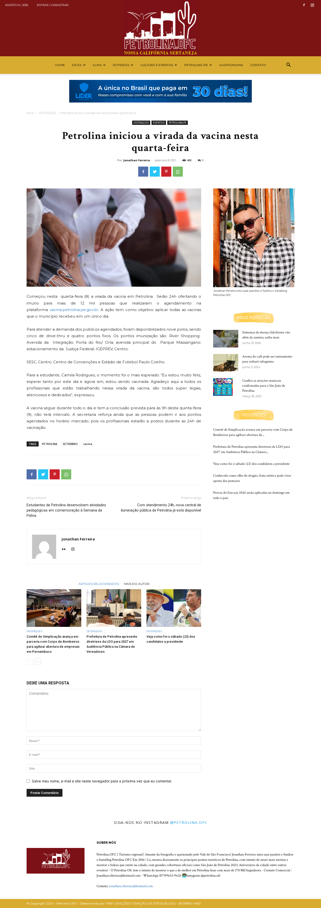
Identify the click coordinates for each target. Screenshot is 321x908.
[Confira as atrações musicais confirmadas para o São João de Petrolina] (223, 387)
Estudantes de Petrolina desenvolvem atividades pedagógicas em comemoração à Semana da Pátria (66, 510)
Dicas (77, 65)
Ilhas (97, 65)
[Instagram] (312, 5)
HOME (60, 65)
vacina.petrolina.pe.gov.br (74, 309)
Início (30, 113)
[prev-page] (30, 662)
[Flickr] (65, 549)
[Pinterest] (166, 172)
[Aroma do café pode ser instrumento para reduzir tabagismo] (225, 363)
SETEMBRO (70, 444)
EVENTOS (159, 122)
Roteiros (121, 65)
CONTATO (258, 65)
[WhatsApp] (178, 172)
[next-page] (38, 662)
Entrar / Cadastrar (52, 5)
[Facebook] (304, 5)
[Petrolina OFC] (160, 28)
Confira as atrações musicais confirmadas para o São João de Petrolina (263, 385)
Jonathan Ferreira (136, 160)
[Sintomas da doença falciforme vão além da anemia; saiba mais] (225, 338)
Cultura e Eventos (156, 65)
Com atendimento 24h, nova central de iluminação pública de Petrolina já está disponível (161, 508)
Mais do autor (136, 583)
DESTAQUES (47, 113)
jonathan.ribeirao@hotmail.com (131, 886)
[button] (288, 65)
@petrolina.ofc (188, 822)
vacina (87, 444)
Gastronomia (231, 65)
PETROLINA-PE (196, 65)
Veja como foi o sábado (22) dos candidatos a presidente (251, 464)
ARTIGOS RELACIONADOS (98, 583)
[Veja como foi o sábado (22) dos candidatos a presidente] (173, 608)
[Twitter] (155, 172)
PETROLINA (49, 444)
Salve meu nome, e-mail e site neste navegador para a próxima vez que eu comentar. (102, 781)
